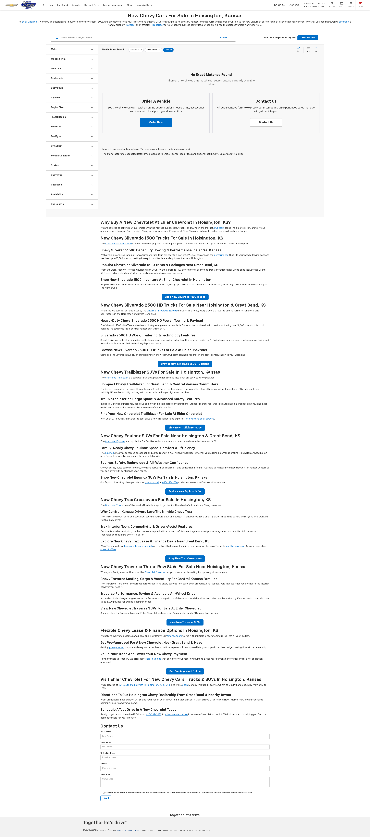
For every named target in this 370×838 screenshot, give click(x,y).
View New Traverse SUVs (185, 622)
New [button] (51, 5)
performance (221, 255)
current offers (108, 550)
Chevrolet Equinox (115, 441)
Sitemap (128, 830)
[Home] (43, 5)
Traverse (130, 25)
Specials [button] (76, 5)
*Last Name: (105, 742)
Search (223, 38)
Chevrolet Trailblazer (116, 378)
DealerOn (120, 830)
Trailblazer (158, 25)
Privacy (136, 830)
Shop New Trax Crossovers (185, 558)
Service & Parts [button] (91, 5)
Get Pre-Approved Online (185, 671)
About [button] (130, 5)
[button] (156, 122)
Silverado (344, 22)
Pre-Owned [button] (62, 5)
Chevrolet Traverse (155, 572)
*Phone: (103, 764)
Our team (219, 228)
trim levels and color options (198, 419)
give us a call (152, 482)
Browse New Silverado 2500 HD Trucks (185, 364)
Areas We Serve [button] (144, 5)
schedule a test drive (176, 714)
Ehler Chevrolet (30, 22)
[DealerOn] (90, 830)
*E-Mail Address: (107, 753)
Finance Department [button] (113, 5)
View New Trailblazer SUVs (185, 427)
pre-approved (116, 647)
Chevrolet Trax (113, 505)
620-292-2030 (170, 482)
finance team (174, 636)
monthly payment (235, 546)
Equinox (109, 453)
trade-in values (152, 659)
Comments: (105, 774)
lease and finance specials (138, 546)
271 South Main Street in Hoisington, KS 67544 (144, 685)
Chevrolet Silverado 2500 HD (162, 311)
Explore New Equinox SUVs (185, 491)
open (185, 685)
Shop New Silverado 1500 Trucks (185, 297)
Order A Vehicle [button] (308, 38)
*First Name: (105, 732)
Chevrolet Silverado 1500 (118, 244)
